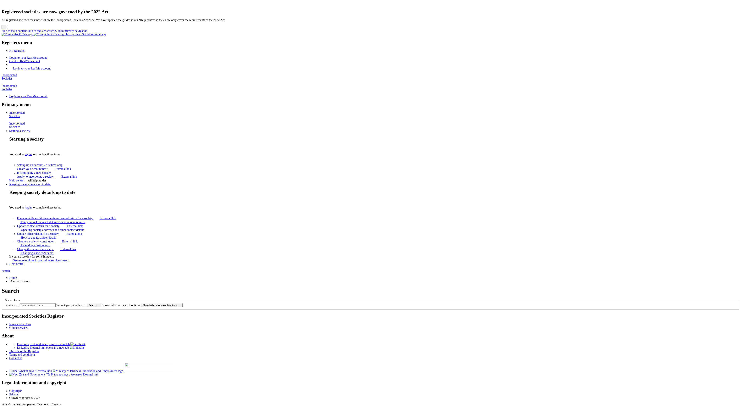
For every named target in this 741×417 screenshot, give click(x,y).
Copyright (15, 390)
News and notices (20, 324)
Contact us (15, 358)
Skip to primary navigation (71, 30)
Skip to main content (14, 30)
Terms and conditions (22, 354)
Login (28, 57)
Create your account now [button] (44, 168)
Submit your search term (71, 305)
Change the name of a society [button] (46, 249)
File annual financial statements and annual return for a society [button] (66, 218)
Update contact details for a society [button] (50, 226)
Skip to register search (40, 30)
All (17, 50)
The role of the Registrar (24, 351)
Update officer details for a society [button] (49, 233)
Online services (18, 327)
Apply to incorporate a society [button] (47, 176)
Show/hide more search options (121, 305)
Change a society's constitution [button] (47, 241)
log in (28, 154)
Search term (12, 305)
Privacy (14, 394)
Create (24, 61)
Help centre (16, 180)
